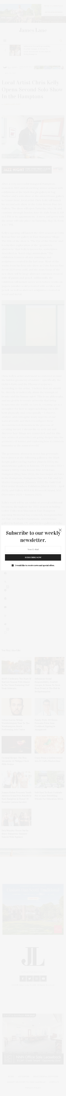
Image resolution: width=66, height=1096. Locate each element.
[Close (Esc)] (60, 530)
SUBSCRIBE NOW (33, 557)
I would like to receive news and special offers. (34, 566)
